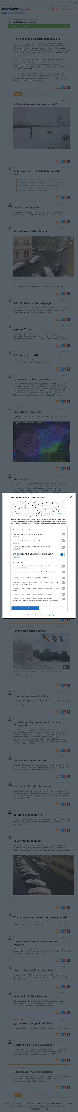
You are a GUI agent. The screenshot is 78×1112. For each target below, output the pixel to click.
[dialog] (39, 556)
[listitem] (39, 530)
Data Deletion (28, 615)
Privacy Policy (50, 615)
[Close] (72, 497)
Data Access (39, 615)
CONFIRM (25, 608)
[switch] (62, 534)
